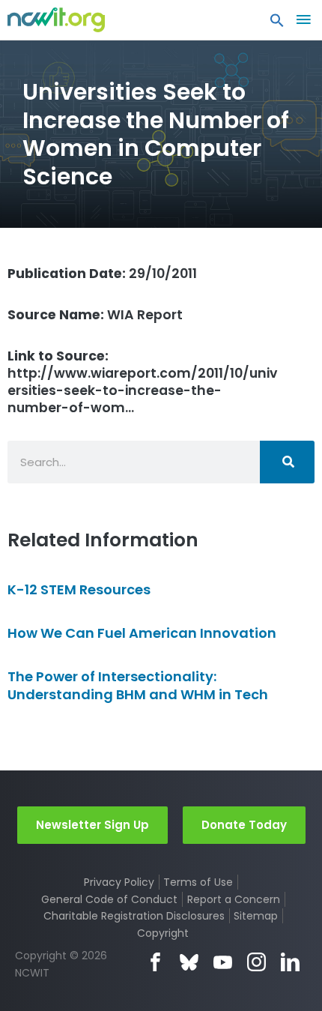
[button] (277, 23)
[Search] (287, 462)
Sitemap (256, 915)
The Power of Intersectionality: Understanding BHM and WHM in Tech (137, 685)
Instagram (256, 962)
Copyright (163, 933)
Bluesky (189, 962)
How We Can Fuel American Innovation (141, 633)
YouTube (222, 962)
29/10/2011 (102, 274)
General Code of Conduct (109, 899)
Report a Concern (233, 899)
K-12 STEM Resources (79, 589)
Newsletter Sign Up (92, 825)
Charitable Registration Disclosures (134, 915)
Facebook (155, 962)
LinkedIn (290, 962)
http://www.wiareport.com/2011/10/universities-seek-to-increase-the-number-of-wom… (142, 382)
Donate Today (244, 825)
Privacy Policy (119, 882)
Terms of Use (198, 882)
